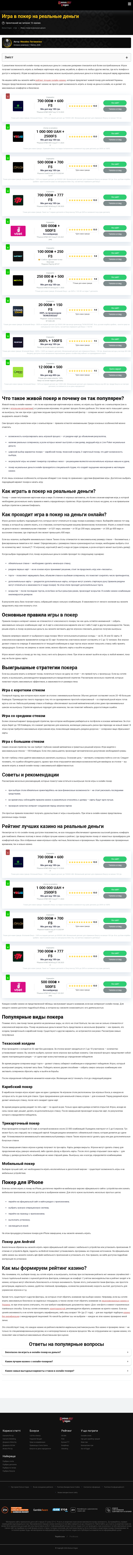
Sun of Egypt (85, 1449)
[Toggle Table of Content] (125, 57)
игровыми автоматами (22, 408)
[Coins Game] (18, 316)
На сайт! (115, 103)
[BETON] (18, 285)
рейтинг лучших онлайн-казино (50, 80)
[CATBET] (18, 260)
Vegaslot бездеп (36, 1439)
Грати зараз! (115, 369)
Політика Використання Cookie (68, 1487)
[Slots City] (18, 172)
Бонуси (34, 1430)
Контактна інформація (92, 1487)
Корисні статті (12, 1430)
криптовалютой (57, 1308)
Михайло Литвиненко (31, 41)
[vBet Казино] (18, 235)
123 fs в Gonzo (35, 1436)
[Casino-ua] (18, 110)
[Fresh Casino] (18, 376)
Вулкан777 (65, 1442)
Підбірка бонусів (9, 1471)
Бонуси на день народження (40, 1449)
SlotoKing (64, 1449)
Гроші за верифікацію (37, 1442)
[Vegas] (18, 141)
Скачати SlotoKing (9, 1439)
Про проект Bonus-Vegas (20, 1487)
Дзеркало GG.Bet (9, 1445)
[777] (18, 205)
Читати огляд (115, 109)
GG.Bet (63, 1436)
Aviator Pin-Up (7, 1449)
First (62, 1439)
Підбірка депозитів (10, 1464)
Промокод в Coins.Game (39, 1445)
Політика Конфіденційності (114, 1487)
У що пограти (89, 1430)
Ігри (15, 28)
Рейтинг (66, 1430)
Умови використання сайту (67, 1492)
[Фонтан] (18, 347)
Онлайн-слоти (86, 1436)
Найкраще (9, 1456)
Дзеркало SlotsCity (9, 1442)
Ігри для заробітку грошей (90, 1439)
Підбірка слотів (8, 1461)
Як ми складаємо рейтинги (43, 1487)
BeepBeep (65, 1445)
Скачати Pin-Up (8, 1436)
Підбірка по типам (9, 1468)
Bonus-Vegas (7, 28)
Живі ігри (84, 1442)
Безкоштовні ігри (87, 1445)
